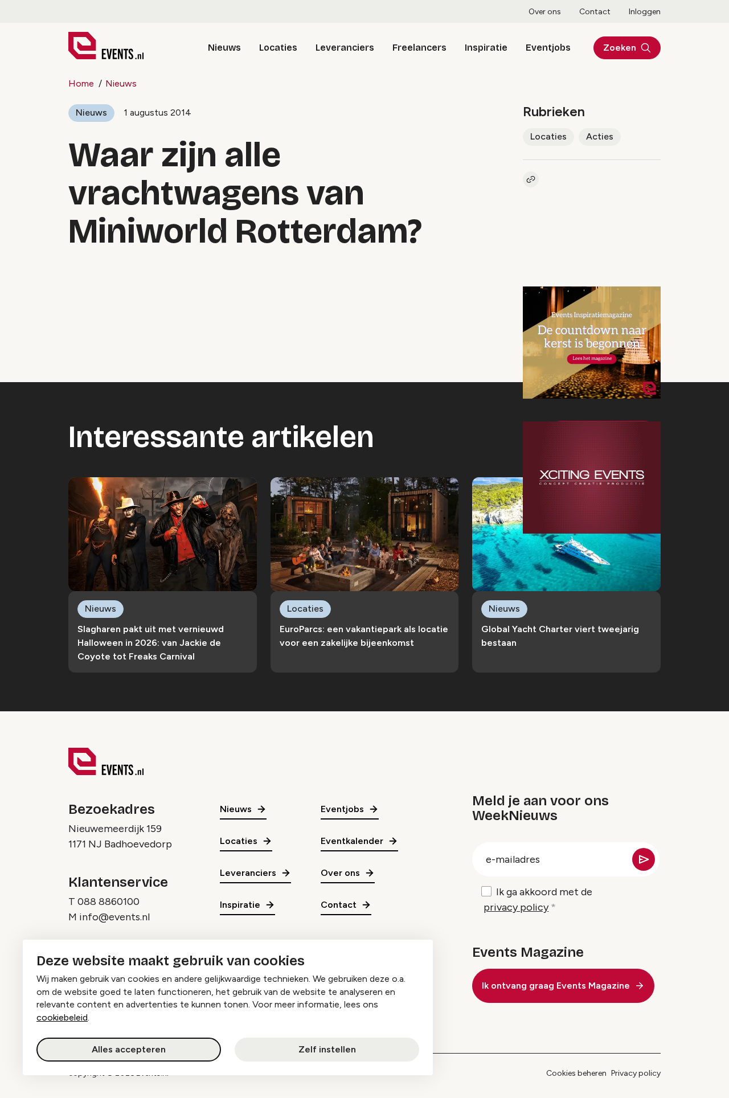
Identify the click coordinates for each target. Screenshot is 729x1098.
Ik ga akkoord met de (538, 899)
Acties (599, 136)
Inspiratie (486, 47)
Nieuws (224, 47)
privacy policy (516, 907)
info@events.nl (114, 917)
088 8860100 (108, 901)
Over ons (545, 12)
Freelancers (419, 47)
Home (81, 83)
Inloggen (645, 12)
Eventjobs (548, 47)
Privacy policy (636, 1073)
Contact (595, 12)
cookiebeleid (62, 1017)
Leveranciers (345, 47)
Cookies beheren (576, 1073)
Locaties (278, 47)
